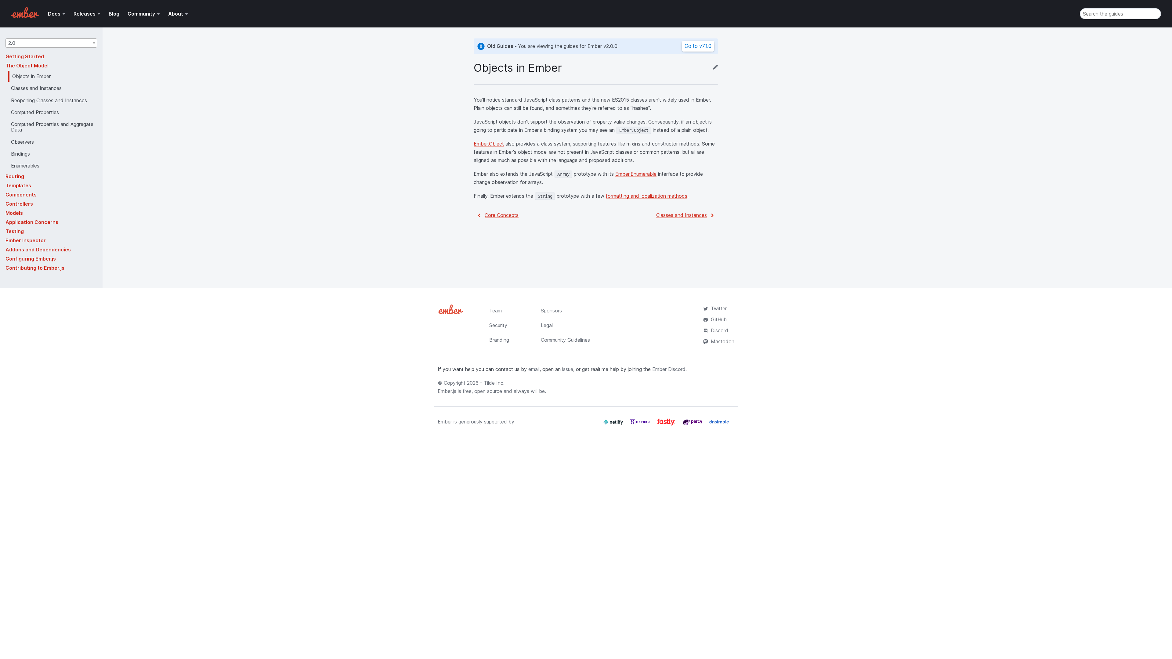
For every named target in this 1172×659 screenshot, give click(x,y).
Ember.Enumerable (636, 174)
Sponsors (551, 311)
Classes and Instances (681, 215)
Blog (114, 14)
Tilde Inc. (494, 383)
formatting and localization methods (646, 196)
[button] (51, 43)
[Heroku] (640, 424)
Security (498, 325)
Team (495, 311)
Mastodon (722, 341)
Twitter (719, 308)
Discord (719, 330)
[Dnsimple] (719, 424)
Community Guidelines (565, 340)
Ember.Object (489, 144)
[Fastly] (667, 424)
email (534, 369)
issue (567, 369)
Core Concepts (502, 215)
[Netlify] (613, 424)
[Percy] (693, 424)
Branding (499, 340)
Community (141, 14)
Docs (54, 14)
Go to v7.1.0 (698, 46)
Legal (547, 325)
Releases (85, 14)
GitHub (719, 319)
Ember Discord (668, 369)
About (175, 14)
